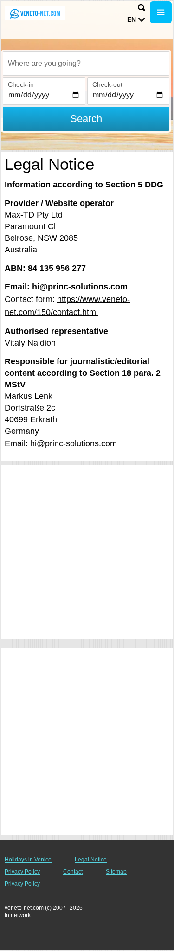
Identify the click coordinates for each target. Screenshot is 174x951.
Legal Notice (91, 859)
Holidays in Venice (28, 859)
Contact (73, 871)
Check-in (21, 84)
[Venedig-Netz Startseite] (35, 13)
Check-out (107, 84)
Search (86, 118)
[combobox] (86, 63)
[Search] (141, 7)
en (131, 19)
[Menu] (161, 12)
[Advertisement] (87, 552)
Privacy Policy (22, 871)
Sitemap (116, 871)
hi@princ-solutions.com (73, 443)
